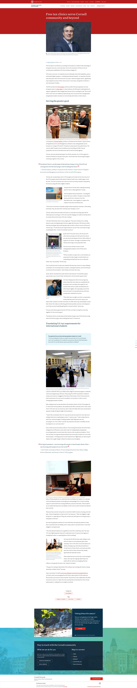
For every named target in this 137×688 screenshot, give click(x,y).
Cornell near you (77, 661)
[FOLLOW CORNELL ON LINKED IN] (98, 1)
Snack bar (93, 6)
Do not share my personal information (94, 686)
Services (86, 1)
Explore (80, 628)
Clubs (74, 654)
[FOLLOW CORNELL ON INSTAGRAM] (99, 1)
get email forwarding (54, 655)
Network (75, 659)
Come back (62, 6)
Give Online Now (97, 678)
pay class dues (41, 657)
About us (69, 1)
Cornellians (91, 1)
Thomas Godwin (58, 141)
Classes (75, 656)
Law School (71, 599)
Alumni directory (77, 664)
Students (82, 1)
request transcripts (46, 655)
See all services (43, 664)
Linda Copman (50, 62)
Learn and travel (79, 6)
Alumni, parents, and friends (36, 6)
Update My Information (44, 660)
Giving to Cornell (100, 6)
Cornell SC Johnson (61, 599)
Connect (67, 6)
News (88, 6)
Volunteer (73, 6)
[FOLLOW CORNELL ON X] (95, 1)
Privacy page (65, 686)
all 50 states (60, 89)
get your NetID (61, 655)
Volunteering (68, 593)
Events (84, 6)
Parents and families (75, 1)
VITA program (60, 87)
